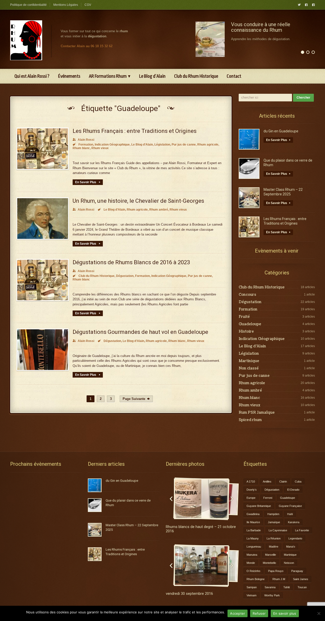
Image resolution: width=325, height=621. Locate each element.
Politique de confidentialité (28, 5)
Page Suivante (136, 399)
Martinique (249, 361)
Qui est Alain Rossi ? (32, 76)
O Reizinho (253, 570)
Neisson (289, 562)
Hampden (273, 514)
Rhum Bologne (256, 579)
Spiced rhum (250, 420)
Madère (273, 546)
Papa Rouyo (275, 570)
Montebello (269, 562)
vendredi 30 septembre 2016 (189, 593)
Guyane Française (290, 505)
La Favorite (302, 530)
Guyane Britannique (259, 505)
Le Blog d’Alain (152, 76)
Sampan (252, 587)
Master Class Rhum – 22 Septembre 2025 (283, 192)
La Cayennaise (278, 530)
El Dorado (293, 489)
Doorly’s (252, 489)
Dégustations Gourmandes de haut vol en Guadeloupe (140, 332)
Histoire (246, 331)
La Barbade (254, 530)
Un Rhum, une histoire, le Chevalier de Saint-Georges (138, 201)
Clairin (283, 481)
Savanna (270, 587)
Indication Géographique (112, 144)
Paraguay (297, 570)
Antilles (267, 481)
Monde (251, 562)
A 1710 (251, 481)
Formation (85, 144)
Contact (234, 76)
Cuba (298, 481)
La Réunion (274, 538)
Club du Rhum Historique (196, 76)
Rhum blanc (81, 148)
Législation (162, 144)
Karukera (293, 522)
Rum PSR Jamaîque (257, 412)
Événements (69, 76)
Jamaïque (274, 522)
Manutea (252, 554)
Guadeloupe (250, 324)
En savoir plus (284, 613)
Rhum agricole (207, 144)
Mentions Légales (65, 5)
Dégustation (125, 276)
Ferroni (267, 497)
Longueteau (254, 546)
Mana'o (290, 546)
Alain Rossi (83, 140)
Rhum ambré (158, 209)
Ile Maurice (253, 522)
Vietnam (251, 595)
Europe (251, 497)
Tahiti (286, 587)
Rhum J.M (278, 579)
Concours (247, 295)
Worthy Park (272, 595)
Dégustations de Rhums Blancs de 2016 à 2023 (131, 262)
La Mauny (253, 538)
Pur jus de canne (184, 144)
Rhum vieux (100, 148)
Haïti (290, 514)
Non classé (249, 368)
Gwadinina (253, 514)
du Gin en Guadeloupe (281, 131)
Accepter (237, 613)
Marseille (270, 554)
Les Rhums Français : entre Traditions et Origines (135, 131)
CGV (88, 5)
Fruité (244, 317)
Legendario (295, 538)
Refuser (259, 613)
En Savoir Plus (87, 182)
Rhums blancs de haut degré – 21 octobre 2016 (201, 528)
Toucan (302, 587)
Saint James (300, 579)
